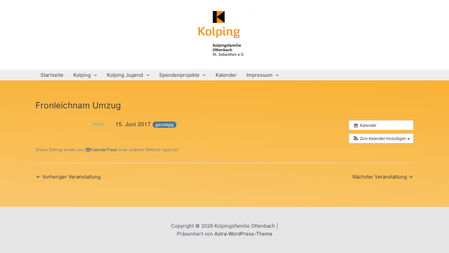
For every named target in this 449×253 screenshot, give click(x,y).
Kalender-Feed (103, 149)
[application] (94, 75)
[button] (381, 138)
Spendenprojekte (179, 75)
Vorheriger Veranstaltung (68, 176)
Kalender (226, 75)
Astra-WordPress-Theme (243, 234)
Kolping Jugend (125, 75)
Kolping (82, 75)
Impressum (259, 75)
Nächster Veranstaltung (382, 176)
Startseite (51, 75)
